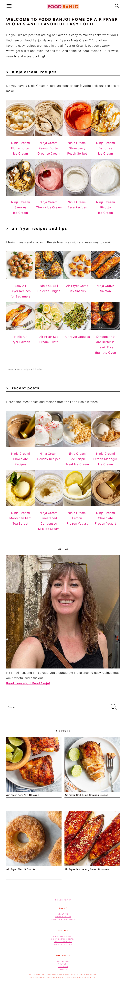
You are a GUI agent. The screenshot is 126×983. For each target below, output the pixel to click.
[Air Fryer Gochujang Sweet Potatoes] (92, 865)
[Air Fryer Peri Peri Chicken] (34, 791)
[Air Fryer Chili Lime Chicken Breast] (92, 791)
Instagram (63, 961)
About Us (63, 914)
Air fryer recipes (63, 936)
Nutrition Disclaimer (63, 919)
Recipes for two (63, 944)
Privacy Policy (63, 917)
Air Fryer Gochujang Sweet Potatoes (86, 869)
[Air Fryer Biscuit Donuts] (34, 865)
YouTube (63, 964)
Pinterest (63, 969)
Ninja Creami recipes (63, 939)
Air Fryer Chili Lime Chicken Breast (86, 795)
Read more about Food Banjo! (28, 683)
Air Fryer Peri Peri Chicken (22, 795)
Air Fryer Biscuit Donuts (20, 869)
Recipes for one (63, 941)
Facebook (63, 966)
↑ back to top (63, 900)
